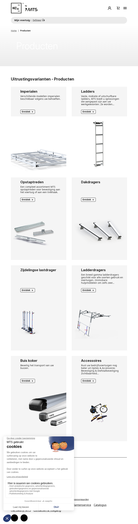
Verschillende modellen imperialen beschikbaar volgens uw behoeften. (40, 97)
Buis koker (28, 361)
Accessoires (91, 361)
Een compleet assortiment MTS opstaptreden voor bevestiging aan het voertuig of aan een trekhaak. (40, 189)
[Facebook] (14, 517)
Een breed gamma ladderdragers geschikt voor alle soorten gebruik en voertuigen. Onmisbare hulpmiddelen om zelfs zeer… (102, 278)
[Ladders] (99, 144)
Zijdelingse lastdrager (38, 270)
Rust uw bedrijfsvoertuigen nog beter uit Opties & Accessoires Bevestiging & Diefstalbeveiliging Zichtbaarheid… (100, 369)
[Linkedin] (24, 517)
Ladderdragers (93, 270)
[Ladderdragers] (99, 322)
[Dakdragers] (99, 232)
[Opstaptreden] (38, 232)
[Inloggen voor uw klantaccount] (110, 8)
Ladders (88, 91)
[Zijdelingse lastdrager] (38, 322)
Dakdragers (90, 182)
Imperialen (28, 91)
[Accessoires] (99, 413)
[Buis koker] (38, 413)
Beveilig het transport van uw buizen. (37, 367)
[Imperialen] (38, 144)
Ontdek (26, 111)
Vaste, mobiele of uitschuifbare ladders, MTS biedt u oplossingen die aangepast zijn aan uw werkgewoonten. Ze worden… (100, 100)
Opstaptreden (32, 182)
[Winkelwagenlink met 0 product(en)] (118, 8)
